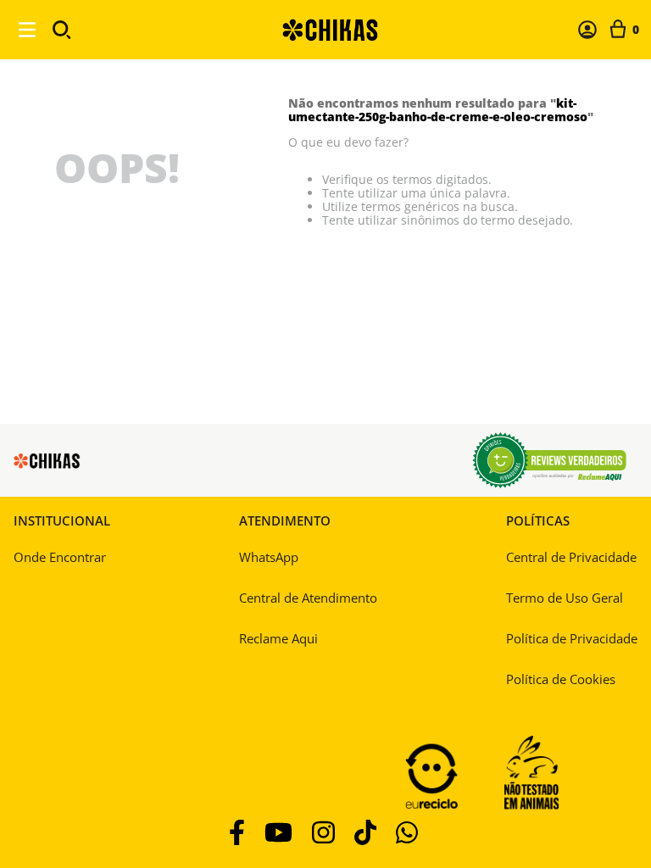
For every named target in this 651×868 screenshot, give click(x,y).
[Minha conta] (587, 29)
